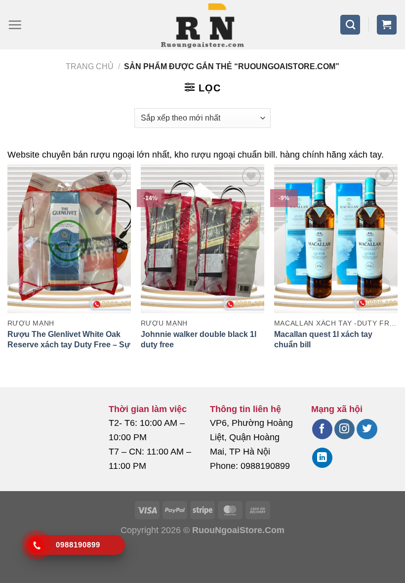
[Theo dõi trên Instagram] (344, 429)
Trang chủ (90, 66)
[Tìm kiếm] (350, 25)
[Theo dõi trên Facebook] (322, 429)
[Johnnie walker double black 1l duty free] (202, 239)
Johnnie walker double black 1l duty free (198, 339)
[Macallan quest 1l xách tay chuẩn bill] (336, 239)
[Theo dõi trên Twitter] (367, 429)
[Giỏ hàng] (387, 25)
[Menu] (14, 25)
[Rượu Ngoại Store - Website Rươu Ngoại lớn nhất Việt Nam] (202, 24)
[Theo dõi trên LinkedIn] (322, 458)
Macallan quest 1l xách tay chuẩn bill (323, 339)
